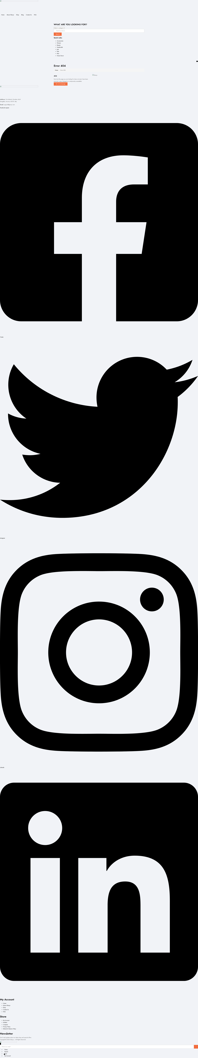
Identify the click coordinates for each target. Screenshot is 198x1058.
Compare (5, 1025)
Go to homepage (61, 84)
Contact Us (29, 15)
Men (58, 53)
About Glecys (10, 15)
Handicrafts (60, 47)
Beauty (58, 45)
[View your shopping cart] (197, 61)
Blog (22, 15)
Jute (58, 49)
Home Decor (60, 56)
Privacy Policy (6, 1027)
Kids (58, 51)
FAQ (35, 15)
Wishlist (5, 1022)
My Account (6, 1020)
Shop (17, 15)
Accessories (60, 41)
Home (2, 15)
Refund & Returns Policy (9, 1029)
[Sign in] (0, 59)
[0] (196, 61)
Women (59, 43)
